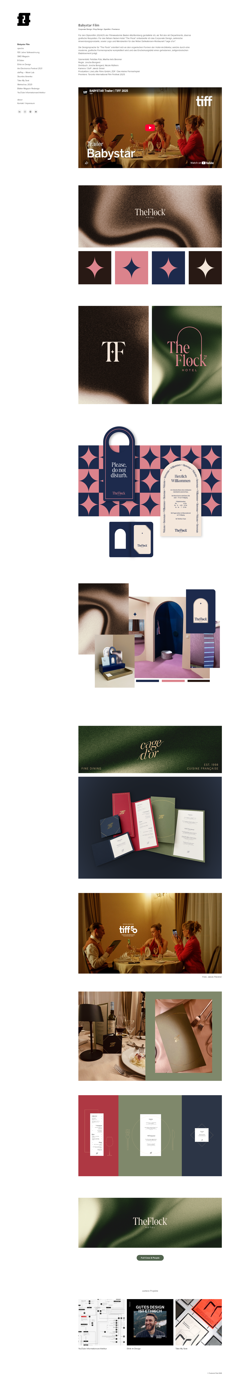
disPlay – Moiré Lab (25, 72)
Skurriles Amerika (24, 76)
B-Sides (20, 60)
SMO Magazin (23, 56)
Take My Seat (23, 80)
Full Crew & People (150, 1258)
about (19, 99)
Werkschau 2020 (24, 84)
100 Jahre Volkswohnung (28, 52)
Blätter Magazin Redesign (28, 88)
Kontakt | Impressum (26, 103)
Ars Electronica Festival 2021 (29, 68)
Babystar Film (23, 44)
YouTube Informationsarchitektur (31, 92)
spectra (20, 48)
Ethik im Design (24, 64)
